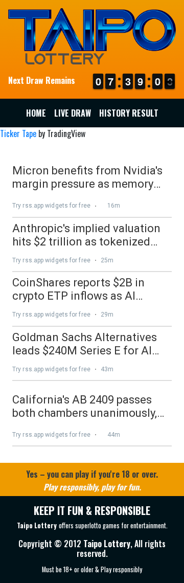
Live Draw (72, 113)
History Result (128, 113)
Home (36, 113)
